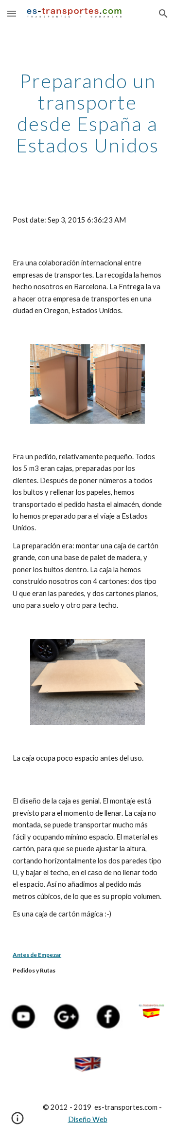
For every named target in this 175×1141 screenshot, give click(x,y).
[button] (11, 13)
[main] (87, 113)
